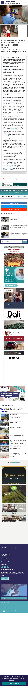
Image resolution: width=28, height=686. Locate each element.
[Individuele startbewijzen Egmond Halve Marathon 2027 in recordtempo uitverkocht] (4, 455)
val (11, 176)
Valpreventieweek (7, 168)
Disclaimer (3, 604)
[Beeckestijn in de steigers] (4, 430)
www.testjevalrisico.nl (14, 71)
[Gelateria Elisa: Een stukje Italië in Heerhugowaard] (4, 423)
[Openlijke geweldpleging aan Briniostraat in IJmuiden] (4, 410)
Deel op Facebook (15, 203)
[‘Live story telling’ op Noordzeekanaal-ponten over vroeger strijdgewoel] (4, 417)
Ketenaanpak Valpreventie (9, 165)
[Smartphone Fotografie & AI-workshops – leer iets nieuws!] (4, 436)
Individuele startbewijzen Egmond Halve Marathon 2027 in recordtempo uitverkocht (19, 455)
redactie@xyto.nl (6, 560)
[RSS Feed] (7, 567)
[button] (0, 31)
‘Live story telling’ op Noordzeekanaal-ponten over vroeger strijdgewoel (17, 416)
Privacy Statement (5, 607)
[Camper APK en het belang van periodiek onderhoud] (4, 449)
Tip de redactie (15, 209)
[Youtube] (5, 567)
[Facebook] (2, 567)
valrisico (8, 176)
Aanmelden (5, 578)
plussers (4, 176)
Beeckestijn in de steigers (16, 427)
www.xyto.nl (6, 561)
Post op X (14, 206)
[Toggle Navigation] (25, 3)
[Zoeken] (25, 241)
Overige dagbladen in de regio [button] (8, 598)
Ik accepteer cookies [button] (14, 683)
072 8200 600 (6, 558)
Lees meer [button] (11, 680)
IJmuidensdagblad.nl (10, 2)
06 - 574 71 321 (19, 196)
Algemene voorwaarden (6, 602)
